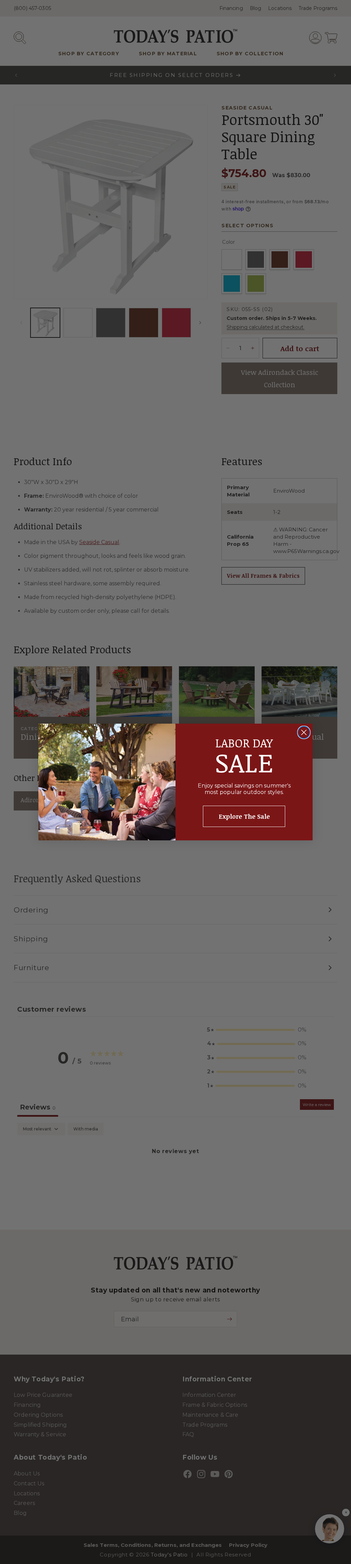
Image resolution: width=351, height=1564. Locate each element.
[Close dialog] (304, 732)
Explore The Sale (244, 816)
